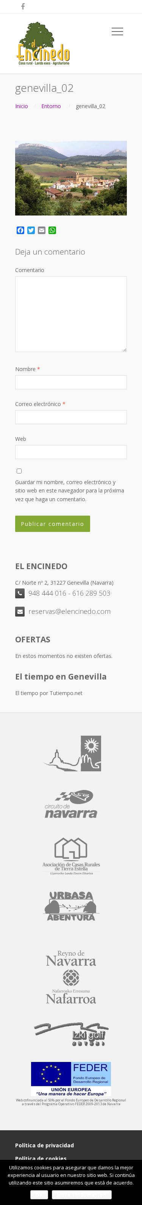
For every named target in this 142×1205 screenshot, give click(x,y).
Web (20, 438)
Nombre (27, 369)
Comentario (29, 270)
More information (82, 1194)
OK (39, 1194)
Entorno (51, 106)
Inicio (21, 106)
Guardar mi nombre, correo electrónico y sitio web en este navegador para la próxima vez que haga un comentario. (69, 490)
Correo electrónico (40, 403)
